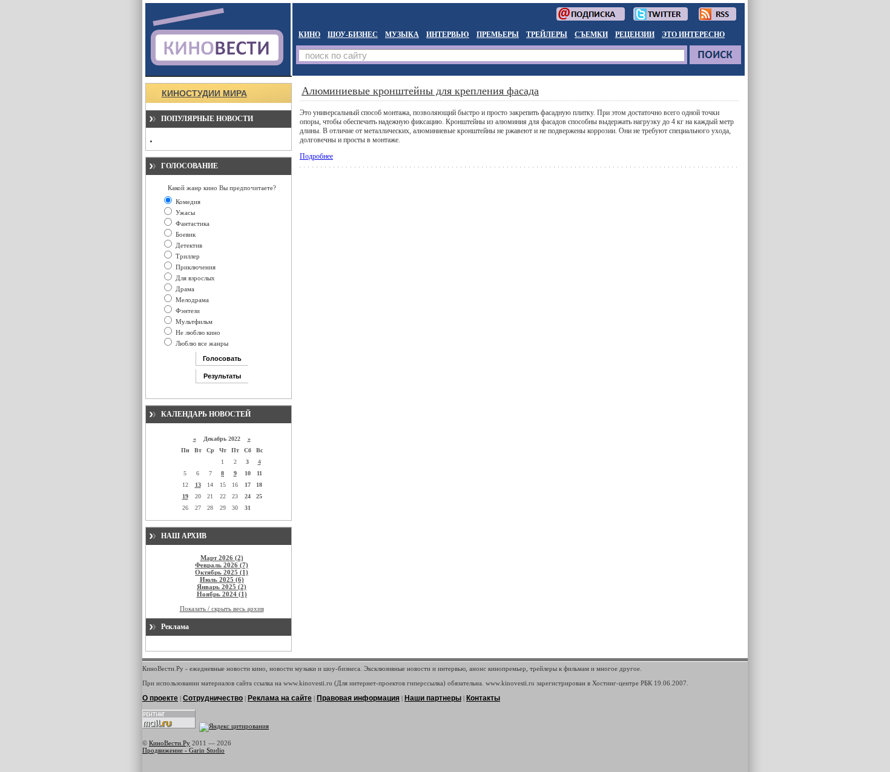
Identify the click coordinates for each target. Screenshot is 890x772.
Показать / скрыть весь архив (222, 608)
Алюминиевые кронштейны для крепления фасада (420, 91)
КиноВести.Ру (169, 743)
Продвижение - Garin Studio (183, 750)
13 (198, 484)
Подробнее (316, 156)
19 (185, 496)
